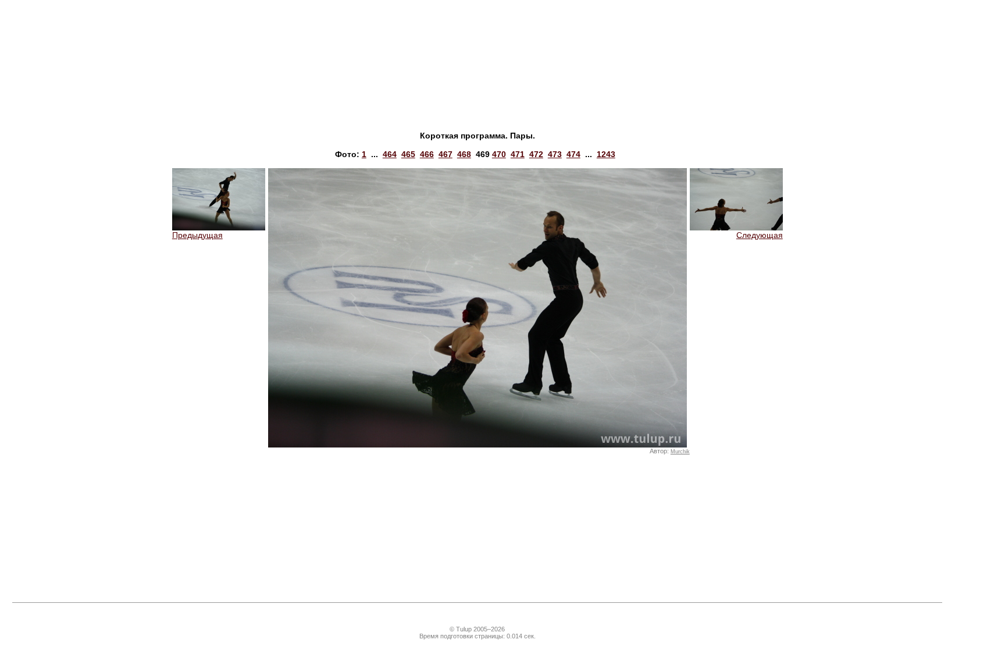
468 (464, 154)
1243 (606, 154)
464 (390, 154)
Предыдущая (197, 235)
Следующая (759, 235)
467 (445, 154)
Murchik (680, 451)
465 (408, 154)
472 (536, 154)
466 (427, 154)
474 (573, 154)
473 (555, 154)
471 (518, 154)
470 (499, 154)
